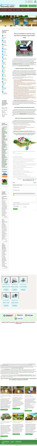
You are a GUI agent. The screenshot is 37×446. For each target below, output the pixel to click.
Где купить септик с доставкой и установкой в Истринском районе (23, 172)
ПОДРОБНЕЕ (6, 289)
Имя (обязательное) (16, 187)
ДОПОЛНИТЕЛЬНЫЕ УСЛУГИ (5, 13)
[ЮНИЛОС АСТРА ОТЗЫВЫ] (8, 315)
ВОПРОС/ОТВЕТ (18, 441)
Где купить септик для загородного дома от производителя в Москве (23, 161)
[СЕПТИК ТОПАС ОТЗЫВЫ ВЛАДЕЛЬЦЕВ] (29, 315)
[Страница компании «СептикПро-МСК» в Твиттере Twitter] (4, 169)
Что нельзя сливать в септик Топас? (18, 169)
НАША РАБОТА (13, 13)
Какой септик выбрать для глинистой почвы (19, 162)
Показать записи (4, 217)
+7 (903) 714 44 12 (30, 2)
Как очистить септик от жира (17, 156)
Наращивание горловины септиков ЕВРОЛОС (19, 166)
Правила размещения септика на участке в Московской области (6, 422)
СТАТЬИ (12, 441)
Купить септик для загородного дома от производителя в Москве (29, 396)
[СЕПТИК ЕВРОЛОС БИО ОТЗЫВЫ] (18, 315)
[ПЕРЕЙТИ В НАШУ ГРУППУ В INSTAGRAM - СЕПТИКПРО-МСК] (4, 171)
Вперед (35, 182)
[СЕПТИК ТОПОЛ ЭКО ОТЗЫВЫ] (18, 318)
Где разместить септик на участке (18, 157)
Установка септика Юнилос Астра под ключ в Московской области (6, 396)
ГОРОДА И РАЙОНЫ (6, 441)
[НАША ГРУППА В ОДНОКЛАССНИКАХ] (4, 176)
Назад (14, 182)
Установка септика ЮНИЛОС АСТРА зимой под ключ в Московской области (24, 177)
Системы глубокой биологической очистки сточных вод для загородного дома (24, 163)
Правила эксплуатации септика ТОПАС (18, 173)
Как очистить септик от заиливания (18, 168)
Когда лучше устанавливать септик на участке (20, 174)
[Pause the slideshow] (34, 21)
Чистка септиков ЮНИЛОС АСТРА (18, 153)
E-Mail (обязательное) (16, 190)
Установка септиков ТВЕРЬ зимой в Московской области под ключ (23, 167)
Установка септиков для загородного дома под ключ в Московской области (24, 158)
